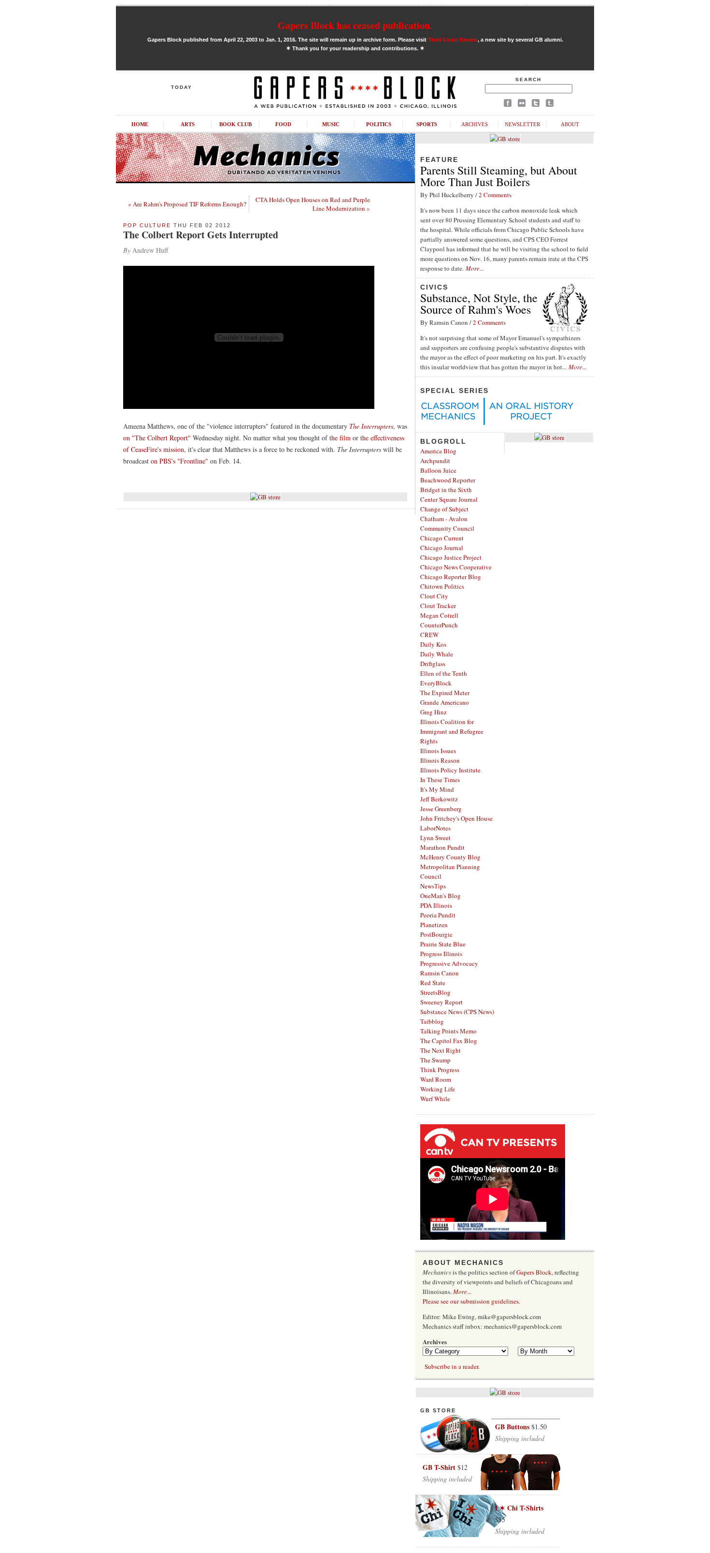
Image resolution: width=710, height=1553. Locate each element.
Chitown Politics (442, 586)
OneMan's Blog (440, 895)
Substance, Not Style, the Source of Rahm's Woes (479, 303)
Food (283, 124)
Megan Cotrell (439, 615)
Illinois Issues (438, 750)
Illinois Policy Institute (450, 770)
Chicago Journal (441, 547)
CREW (429, 634)
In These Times (440, 779)
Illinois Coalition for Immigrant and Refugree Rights (451, 731)
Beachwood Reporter (447, 480)
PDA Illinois (436, 905)
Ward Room (435, 1079)
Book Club (235, 124)
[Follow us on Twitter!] (535, 104)
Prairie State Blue (443, 944)
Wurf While (435, 1098)
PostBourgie (436, 934)
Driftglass (432, 663)
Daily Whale (436, 654)
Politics (378, 124)
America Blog (438, 451)
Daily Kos (433, 644)
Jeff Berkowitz (439, 799)
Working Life (437, 1089)
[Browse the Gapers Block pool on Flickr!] (521, 104)
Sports (426, 124)
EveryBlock (436, 683)
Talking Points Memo (448, 1031)
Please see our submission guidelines (471, 1301)
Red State (432, 982)
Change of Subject (444, 509)
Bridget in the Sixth (446, 489)
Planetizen (434, 924)
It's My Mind (437, 789)
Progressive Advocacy (449, 963)
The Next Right (440, 1050)
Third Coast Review (453, 40)
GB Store (438, 1410)
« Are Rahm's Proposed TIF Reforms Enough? (187, 204)
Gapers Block (534, 1272)
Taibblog (432, 1021)
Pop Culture (147, 225)
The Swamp (435, 1060)
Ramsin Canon (439, 973)
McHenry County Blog (450, 857)
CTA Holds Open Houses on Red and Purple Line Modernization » (313, 204)
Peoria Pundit (437, 915)
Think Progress (439, 1069)
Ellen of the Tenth (443, 673)
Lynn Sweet (435, 837)
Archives (474, 124)
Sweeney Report (441, 1002)
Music (331, 124)
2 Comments (495, 194)
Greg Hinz (433, 712)
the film (340, 437)
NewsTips (433, 886)
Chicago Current (442, 538)
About (570, 124)
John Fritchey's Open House (456, 818)
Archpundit (435, 460)
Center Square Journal (449, 499)
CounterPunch (439, 625)
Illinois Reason (440, 760)
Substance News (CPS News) (457, 1011)
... (462, 1291)
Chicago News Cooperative (456, 567)
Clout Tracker (438, 605)
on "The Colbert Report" (157, 437)
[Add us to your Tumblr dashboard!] (549, 104)
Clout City (434, 596)
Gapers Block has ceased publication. (355, 25)
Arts (188, 124)
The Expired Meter (444, 692)
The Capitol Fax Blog (448, 1040)
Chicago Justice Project (451, 557)
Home (139, 124)
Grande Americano (444, 702)
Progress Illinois (441, 953)
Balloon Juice (438, 470)
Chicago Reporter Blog (450, 576)
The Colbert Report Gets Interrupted (200, 235)
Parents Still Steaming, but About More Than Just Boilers (498, 175)
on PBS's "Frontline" (179, 460)
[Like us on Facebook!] (507, 104)
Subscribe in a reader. (452, 1366)
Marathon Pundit (442, 847)
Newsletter (522, 124)
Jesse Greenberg (441, 808)
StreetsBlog (435, 992)
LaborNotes (435, 828)
